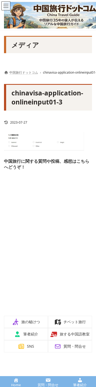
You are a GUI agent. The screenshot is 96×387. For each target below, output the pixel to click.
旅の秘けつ (30, 321)
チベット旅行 (74, 321)
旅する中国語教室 (75, 333)
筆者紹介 (30, 333)
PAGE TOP (88, 370)
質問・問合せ (74, 346)
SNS (30, 346)
